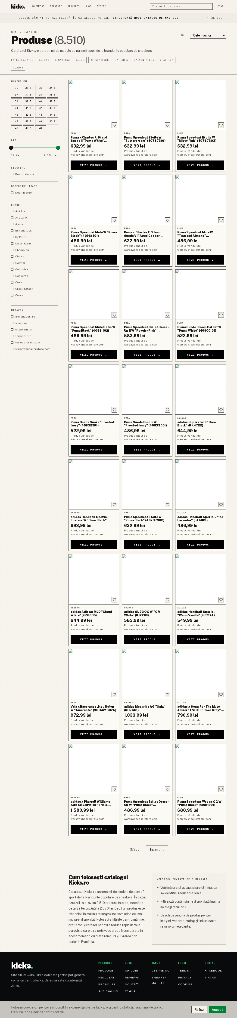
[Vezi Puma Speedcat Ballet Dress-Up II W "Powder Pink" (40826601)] (147, 295)
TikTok (211, 977)
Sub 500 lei (108, 991)
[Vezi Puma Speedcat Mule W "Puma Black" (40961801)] (94, 200)
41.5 (28, 108)
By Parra (121, 60)
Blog (88, 6)
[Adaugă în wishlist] (114, 125)
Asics (80, 60)
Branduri (56, 6)
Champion (167, 60)
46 (40, 121)
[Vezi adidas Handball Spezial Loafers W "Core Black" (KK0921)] (94, 484)
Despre (101, 6)
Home (14, 32)
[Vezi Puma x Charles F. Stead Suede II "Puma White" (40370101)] (94, 105)
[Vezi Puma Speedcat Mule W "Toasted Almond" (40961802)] (200, 200)
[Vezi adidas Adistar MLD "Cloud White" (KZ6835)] (94, 579)
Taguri (131, 991)
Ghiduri (131, 970)
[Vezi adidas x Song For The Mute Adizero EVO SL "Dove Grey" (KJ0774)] (200, 674)
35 (16, 87)
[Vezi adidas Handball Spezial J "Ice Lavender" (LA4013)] (200, 484)
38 (40, 94)
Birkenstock (99, 60)
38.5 (53, 94)
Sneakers (38, 6)
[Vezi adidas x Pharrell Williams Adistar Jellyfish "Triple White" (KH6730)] (94, 769)
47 (16, 128)
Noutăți (132, 984)
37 (16, 94)
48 (40, 128)
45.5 (28, 121)
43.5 (28, 114)
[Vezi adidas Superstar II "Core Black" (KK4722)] (200, 389)
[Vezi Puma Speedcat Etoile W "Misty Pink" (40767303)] (200, 105)
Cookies (185, 984)
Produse (105, 970)
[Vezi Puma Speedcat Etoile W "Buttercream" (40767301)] (147, 105)
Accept (217, 1010)
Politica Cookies (31, 1012)
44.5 (53, 114)
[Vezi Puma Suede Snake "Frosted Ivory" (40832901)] (94, 389)
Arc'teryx (62, 60)
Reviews (132, 977)
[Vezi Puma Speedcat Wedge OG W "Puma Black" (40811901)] (200, 769)
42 (40, 108)
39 (16, 101)
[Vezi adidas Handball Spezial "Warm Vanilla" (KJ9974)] (200, 579)
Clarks (18, 67)
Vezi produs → (93, 165)
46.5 (53, 121)
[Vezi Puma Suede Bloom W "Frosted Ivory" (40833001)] (147, 389)
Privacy (185, 977)
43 (16, 114)
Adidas (44, 60)
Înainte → (157, 849)
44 (40, 114)
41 (16, 108)
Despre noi (161, 970)
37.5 (28, 94)
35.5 (28, 87)
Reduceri (74, 6)
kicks (18, 6)
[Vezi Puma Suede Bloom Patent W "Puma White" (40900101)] (200, 295)
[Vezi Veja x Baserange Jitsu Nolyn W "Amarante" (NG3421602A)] (94, 674)
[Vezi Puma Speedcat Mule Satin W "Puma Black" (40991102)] (94, 295)
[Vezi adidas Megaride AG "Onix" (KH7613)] (147, 674)
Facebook (213, 970)
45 (16, 121)
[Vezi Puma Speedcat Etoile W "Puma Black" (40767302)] (147, 484)
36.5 (53, 87)
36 (40, 87)
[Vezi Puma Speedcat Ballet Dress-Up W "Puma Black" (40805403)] (147, 769)
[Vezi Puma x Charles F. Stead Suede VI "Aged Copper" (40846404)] (147, 200)
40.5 (53, 101)
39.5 (28, 101)
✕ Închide (214, 17)
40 (40, 101)
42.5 (53, 108)
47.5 (28, 128)
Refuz (199, 1010)
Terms (183, 970)
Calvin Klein (144, 60)
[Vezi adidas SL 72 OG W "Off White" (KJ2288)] (147, 579)
